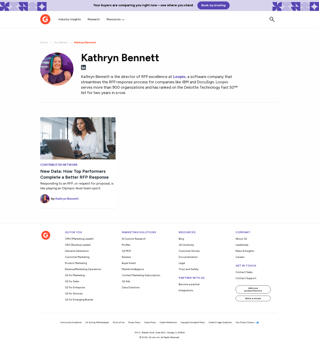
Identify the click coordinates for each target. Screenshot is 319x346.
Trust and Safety (188, 269)
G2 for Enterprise (75, 287)
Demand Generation (77, 251)
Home (43, 42)
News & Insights (245, 251)
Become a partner (189, 284)
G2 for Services (74, 293)
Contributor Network (59, 164)
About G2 (241, 238)
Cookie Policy (150, 322)
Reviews (126, 257)
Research (94, 19)
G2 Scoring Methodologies (97, 322)
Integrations (186, 290)
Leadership (242, 244)
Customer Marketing (77, 257)
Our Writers (61, 42)
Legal (182, 263)
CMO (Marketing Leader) (79, 238)
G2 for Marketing (75, 275)
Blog (181, 238)
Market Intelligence (133, 269)
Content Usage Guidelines (220, 322)
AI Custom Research (134, 238)
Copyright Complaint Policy (193, 322)
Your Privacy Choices (245, 322)
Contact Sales (244, 272)
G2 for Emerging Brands (79, 299)
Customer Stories (189, 251)
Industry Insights (69, 19)
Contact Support (246, 278)
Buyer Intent (129, 263)
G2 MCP (126, 251)
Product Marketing (76, 263)
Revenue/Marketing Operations (83, 269)
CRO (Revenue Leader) (78, 244)
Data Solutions (131, 287)
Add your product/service (253, 289)
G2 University (186, 244)
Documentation (188, 257)
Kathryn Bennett (67, 198)
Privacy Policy (134, 322)
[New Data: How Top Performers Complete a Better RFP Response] (78, 138)
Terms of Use (119, 322)
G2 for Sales (72, 281)
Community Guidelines (71, 322)
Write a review (253, 298)
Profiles (126, 244)
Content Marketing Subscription (141, 275)
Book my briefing (213, 5)
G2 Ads (126, 281)
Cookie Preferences (168, 322)
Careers (240, 257)
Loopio (179, 76)
